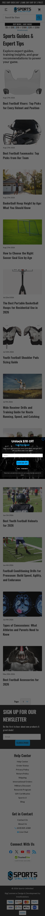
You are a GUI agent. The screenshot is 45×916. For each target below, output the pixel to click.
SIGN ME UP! (22, 463)
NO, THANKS (22, 469)
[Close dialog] (43, 439)
